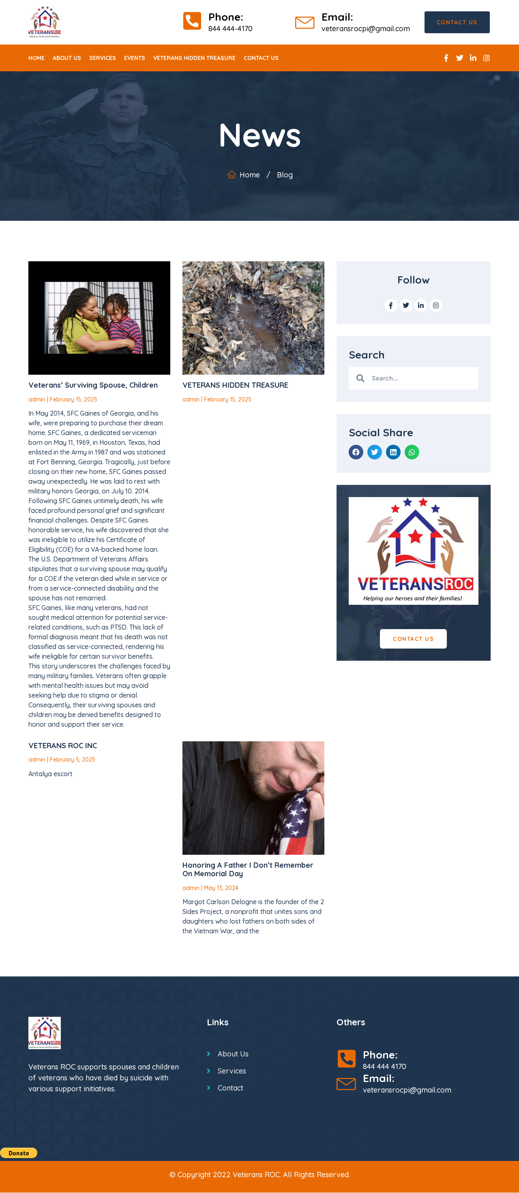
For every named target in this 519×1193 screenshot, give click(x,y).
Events (134, 58)
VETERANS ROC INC (62, 745)
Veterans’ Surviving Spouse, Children (93, 385)
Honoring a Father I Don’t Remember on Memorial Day (247, 869)
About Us (67, 58)
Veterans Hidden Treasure (194, 58)
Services (102, 58)
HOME (36, 58)
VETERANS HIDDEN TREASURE (235, 385)
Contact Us (261, 58)
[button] (356, 452)
